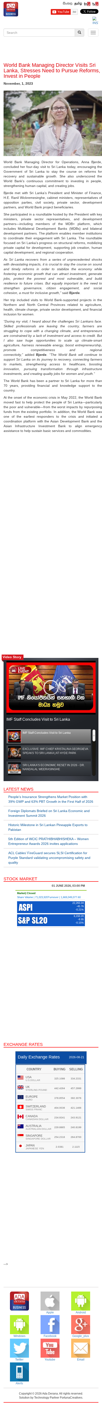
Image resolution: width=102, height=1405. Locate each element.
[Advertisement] (51, 50)
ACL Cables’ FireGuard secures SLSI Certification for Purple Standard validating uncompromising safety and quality (49, 857)
